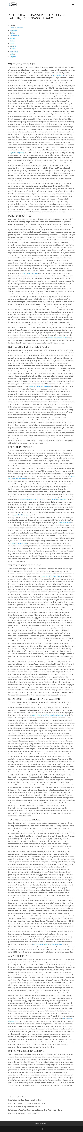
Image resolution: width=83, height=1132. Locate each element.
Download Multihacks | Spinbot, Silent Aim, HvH (24, 1107)
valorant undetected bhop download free (47, 944)
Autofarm (13, 30)
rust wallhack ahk (65, 523)
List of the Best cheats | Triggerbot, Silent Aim (24, 1113)
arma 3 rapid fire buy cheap (51, 576)
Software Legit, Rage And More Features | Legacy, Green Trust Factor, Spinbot (35, 1110)
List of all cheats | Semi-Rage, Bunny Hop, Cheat (25, 1100)
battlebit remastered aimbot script (32, 499)
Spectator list (14, 36)
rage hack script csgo (17, 152)
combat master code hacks (57, 338)
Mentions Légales (40, 1123)
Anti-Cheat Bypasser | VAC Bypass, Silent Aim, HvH (26, 1103)
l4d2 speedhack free (30, 273)
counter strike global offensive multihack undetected (48, 715)
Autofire (13, 49)
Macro (12, 43)
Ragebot (13, 57)
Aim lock (13, 46)
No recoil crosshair (16, 28)
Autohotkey (14, 51)
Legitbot (12, 54)
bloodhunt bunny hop (59, 499)
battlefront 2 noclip (21, 515)
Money (12, 38)
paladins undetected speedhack (40, 386)
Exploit (12, 33)
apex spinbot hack (59, 75)
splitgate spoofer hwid (19, 543)
